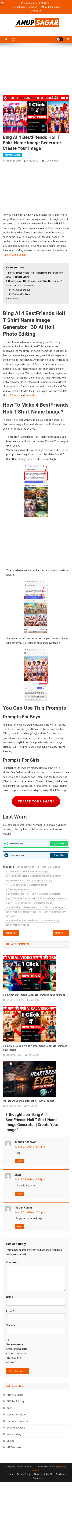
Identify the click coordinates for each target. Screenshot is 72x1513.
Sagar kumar (23, 1207)
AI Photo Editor (12, 155)
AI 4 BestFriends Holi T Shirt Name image (26, 885)
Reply (19, 1161)
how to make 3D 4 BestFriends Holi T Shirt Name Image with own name (36, 913)
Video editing (14, 1434)
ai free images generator (18, 889)
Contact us (36, 11)
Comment (12, 1262)
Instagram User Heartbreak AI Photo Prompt (28, 1100)
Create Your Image (36, 801)
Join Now (60, 844)
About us (32, 7)
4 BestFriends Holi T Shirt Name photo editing (29, 880)
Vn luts (11, 1440)
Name (10, 1296)
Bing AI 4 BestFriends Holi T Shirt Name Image (29, 903)
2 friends (30, 395)
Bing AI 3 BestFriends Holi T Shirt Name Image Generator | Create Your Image (13, 932)
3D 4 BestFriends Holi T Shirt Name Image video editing (34, 876)
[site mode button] (59, 39)
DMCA (44, 7)
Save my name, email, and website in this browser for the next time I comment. (16, 1353)
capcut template (16, 1414)
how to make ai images (17, 924)
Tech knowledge (16, 1427)
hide (22, 268)
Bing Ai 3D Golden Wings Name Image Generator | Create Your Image (35, 1048)
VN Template (14, 1447)
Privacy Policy (18, 7)
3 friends (15, 395)
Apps (9, 1408)
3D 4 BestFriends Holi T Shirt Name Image (27, 871)
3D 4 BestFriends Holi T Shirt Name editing (38, 867)
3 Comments (51, 160)
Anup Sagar (32, 160)
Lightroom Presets (17, 1421)
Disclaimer (55, 7)
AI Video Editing (15, 1401)
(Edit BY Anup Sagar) (14, 254)
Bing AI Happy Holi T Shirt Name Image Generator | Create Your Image (62, 932)
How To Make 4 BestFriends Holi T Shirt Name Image (32, 920)
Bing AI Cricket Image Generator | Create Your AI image (34, 994)
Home (10, 1474)
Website (11, 1325)
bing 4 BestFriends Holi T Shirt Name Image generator (33, 894)
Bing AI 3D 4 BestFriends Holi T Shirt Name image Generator (36, 898)
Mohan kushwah (25, 1142)
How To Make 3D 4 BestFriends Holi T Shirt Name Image (34, 907)
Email (10, 1311)
